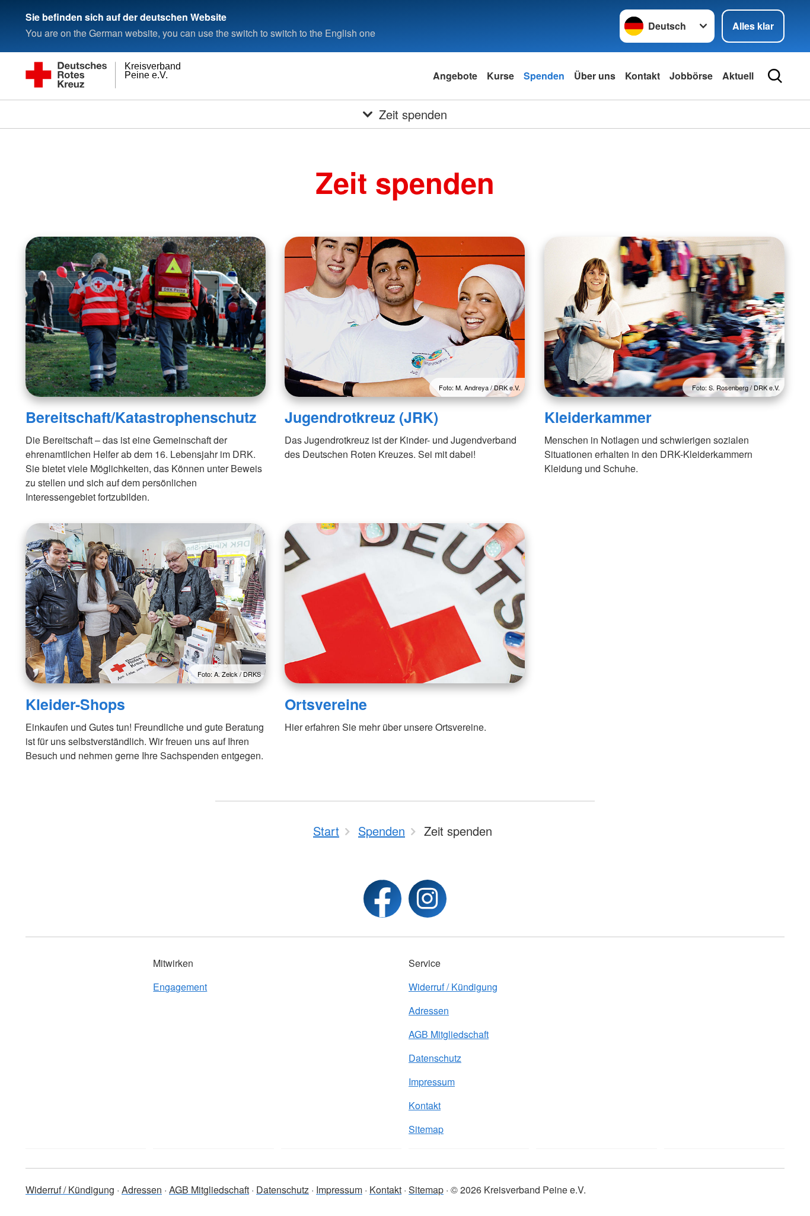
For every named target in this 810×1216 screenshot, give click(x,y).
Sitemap (426, 1129)
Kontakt (642, 75)
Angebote (455, 75)
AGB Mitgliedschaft (449, 1034)
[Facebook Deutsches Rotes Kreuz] (382, 899)
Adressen (429, 1010)
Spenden (544, 75)
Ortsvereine (326, 704)
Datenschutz (435, 1058)
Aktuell (738, 75)
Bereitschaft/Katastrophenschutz (140, 417)
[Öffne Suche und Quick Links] (775, 75)
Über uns (595, 75)
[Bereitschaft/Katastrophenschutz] (145, 317)
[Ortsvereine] (405, 603)
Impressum (432, 1081)
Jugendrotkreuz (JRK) (361, 417)
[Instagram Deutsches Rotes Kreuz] (428, 899)
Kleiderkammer (598, 417)
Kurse (500, 75)
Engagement (180, 987)
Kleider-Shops (75, 704)
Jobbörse (691, 75)
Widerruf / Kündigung (453, 987)
